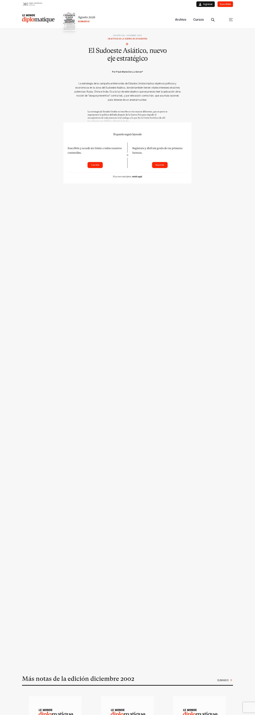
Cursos (198, 19)
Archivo (180, 19)
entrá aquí (137, 176)
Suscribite (95, 165)
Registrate (159, 165)
